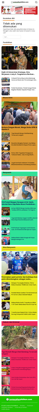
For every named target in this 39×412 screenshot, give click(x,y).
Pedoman (30, 405)
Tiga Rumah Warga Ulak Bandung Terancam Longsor (22, 134)
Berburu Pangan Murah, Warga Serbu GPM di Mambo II (19, 128)
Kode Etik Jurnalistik (21, 407)
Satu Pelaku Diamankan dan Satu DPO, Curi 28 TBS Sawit (23, 378)
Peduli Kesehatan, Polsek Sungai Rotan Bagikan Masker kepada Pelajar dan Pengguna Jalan (23, 89)
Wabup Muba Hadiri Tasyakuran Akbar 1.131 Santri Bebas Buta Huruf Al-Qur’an (23, 303)
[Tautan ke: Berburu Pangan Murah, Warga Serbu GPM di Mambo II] (20, 113)
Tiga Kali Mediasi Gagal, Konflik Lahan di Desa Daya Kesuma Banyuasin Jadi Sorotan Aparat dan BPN (24, 219)
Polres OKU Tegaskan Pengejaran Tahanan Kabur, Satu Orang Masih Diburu (22, 154)
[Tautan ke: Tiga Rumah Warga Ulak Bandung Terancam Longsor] (6, 136)
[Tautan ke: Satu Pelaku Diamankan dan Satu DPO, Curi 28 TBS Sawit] (6, 380)
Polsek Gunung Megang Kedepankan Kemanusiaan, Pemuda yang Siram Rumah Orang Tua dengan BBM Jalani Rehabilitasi (23, 388)
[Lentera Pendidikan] (20, 2)
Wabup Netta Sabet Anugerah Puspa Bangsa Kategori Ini (22, 238)
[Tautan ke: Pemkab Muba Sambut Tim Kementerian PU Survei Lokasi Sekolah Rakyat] (6, 296)
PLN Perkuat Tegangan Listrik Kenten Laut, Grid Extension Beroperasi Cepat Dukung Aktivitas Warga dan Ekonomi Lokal (23, 228)
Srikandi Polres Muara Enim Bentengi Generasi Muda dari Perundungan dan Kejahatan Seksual (23, 79)
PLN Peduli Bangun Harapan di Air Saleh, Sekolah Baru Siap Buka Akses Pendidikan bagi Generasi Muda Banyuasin (18, 203)
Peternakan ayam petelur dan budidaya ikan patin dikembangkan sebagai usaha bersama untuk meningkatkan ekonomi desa (19, 278)
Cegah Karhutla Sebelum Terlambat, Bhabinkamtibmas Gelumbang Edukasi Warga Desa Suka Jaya (23, 163)
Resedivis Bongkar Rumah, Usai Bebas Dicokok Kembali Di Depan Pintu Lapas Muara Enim (23, 144)
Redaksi (22, 405)
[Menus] (3, 2)
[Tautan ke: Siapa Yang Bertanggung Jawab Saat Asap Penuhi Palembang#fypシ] (6, 371)
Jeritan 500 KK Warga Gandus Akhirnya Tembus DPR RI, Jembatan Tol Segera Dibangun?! (23, 209)
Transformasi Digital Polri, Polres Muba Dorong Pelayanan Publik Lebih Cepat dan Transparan (23, 313)
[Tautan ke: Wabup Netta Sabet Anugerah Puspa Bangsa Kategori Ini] (6, 241)
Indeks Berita (6, 409)
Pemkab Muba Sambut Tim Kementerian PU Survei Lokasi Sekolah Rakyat (24, 293)
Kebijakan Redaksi (7, 407)
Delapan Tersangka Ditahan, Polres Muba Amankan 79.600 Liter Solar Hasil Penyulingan (23, 284)
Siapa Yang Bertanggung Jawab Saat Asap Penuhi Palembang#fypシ (23, 368)
